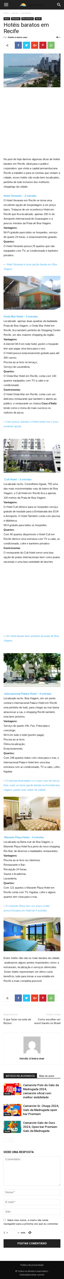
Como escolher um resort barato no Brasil (47, 1021)
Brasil (15, 13)
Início (6, 13)
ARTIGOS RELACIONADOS (20, 1076)
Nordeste (26, 13)
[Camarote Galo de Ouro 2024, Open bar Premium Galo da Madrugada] (12, 1127)
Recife (38, 18)
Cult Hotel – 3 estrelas (17, 479)
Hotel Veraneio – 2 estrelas (20, 195)
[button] (59, 5)
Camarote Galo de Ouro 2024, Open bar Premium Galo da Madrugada (40, 1127)
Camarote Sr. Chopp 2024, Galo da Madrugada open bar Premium (41, 1110)
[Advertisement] (32, 123)
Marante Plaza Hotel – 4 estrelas (24, 837)
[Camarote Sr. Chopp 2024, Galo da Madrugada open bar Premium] (12, 1110)
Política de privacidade (32, 1265)
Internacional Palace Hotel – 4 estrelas (27, 693)
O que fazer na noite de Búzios (17, 1021)
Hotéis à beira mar (17, 37)
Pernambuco (27, 18)
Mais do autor (46, 1076)
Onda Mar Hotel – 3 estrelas (21, 316)
